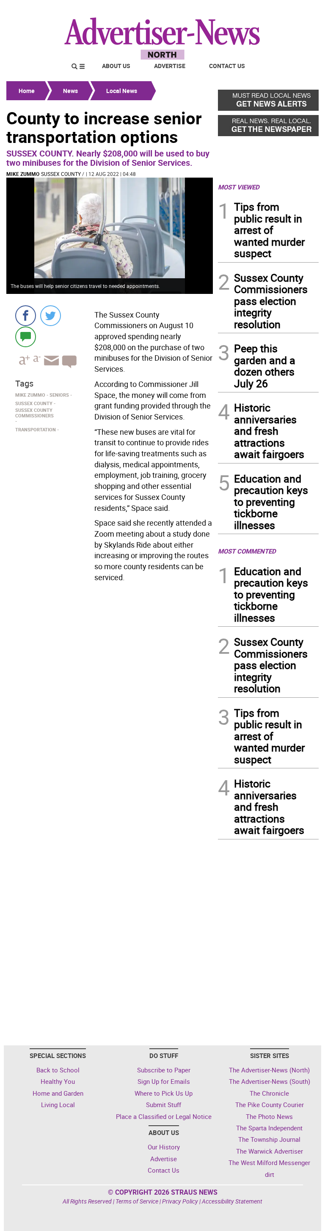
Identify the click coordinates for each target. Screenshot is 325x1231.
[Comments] (25, 336)
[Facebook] (25, 315)
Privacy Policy (180, 1201)
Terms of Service (137, 1201)
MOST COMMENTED (247, 551)
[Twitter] (50, 315)
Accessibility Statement (232, 1201)
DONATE (298, 9)
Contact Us (227, 66)
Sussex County (61, 173)
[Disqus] (109, 701)
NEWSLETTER (250, 9)
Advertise (169, 66)
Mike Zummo (22, 173)
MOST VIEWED (238, 187)
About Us (116, 66)
